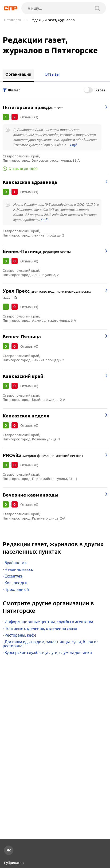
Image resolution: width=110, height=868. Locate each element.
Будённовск (16, 563)
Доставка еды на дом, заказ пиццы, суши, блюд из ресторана (50, 644)
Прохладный (17, 589)
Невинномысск (19, 569)
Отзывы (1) (29, 192)
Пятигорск (12, 20)
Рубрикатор (14, 863)
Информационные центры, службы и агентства (49, 622)
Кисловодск (16, 583)
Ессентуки (14, 576)
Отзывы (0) (29, 261)
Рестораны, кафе (20, 635)
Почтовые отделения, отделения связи (41, 628)
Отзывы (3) (29, 117)
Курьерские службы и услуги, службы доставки (48, 652)
